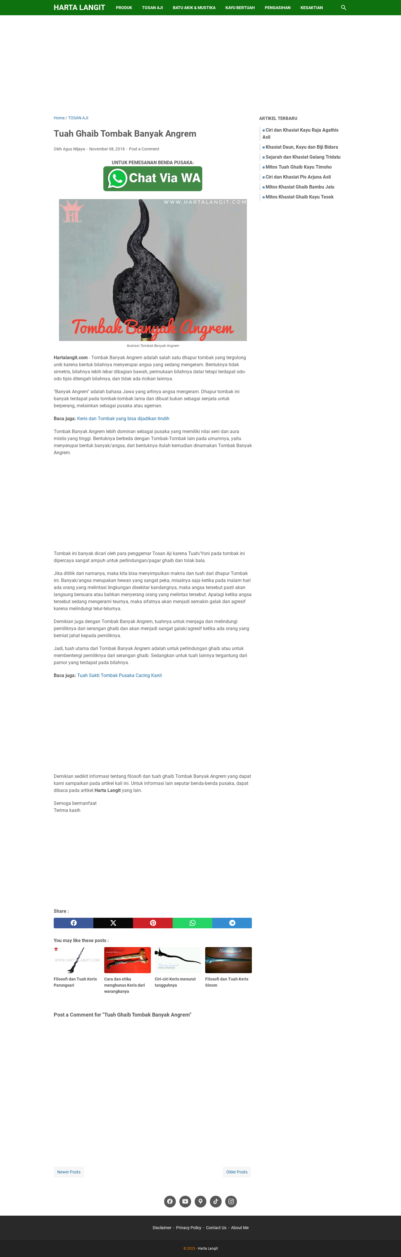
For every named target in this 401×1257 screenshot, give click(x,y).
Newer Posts (68, 1172)
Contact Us (216, 1227)
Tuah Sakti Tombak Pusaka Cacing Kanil (119, 675)
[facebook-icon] (170, 1201)
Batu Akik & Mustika (194, 7)
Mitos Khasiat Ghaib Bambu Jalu (300, 187)
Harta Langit (79, 7)
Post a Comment (144, 149)
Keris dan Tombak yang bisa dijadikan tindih (123, 418)
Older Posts (236, 1172)
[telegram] (232, 923)
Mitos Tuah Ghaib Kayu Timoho (299, 167)
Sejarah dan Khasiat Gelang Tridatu (303, 157)
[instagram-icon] (231, 1201)
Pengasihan (278, 7)
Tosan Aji (152, 7)
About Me (240, 1227)
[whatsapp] (192, 923)
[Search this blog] (343, 7)
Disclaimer (162, 1227)
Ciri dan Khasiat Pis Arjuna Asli (298, 177)
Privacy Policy (188, 1227)
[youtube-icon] (185, 1201)
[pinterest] (153, 923)
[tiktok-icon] (216, 1201)
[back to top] (389, 1244)
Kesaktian (312, 7)
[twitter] (113, 923)
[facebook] (73, 923)
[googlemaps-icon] (200, 1201)
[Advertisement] (200, 65)
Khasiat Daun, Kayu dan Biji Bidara (302, 147)
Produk (124, 7)
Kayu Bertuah (240, 7)
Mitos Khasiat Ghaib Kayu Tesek (300, 197)
